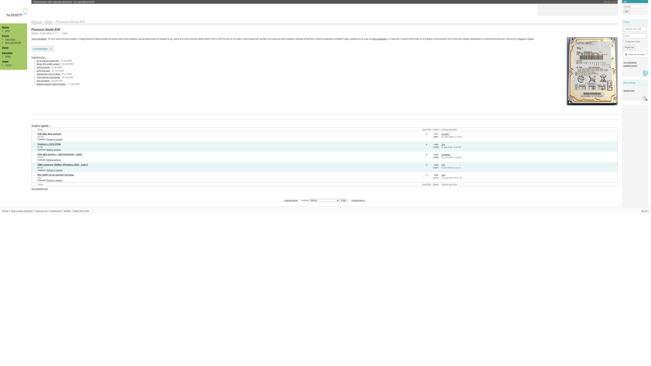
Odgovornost (41, 210)
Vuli (443, 144)
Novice (5, 27)
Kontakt (67, 210)
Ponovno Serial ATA (45, 29)
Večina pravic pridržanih (22, 210)
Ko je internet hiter (48, 60)
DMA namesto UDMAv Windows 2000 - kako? (62, 164)
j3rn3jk (40, 147)
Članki (5, 47)
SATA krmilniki (43, 67)
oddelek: (305, 200)
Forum (5, 35)
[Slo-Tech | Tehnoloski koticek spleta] (17, 13)
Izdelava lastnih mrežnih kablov (51, 84)
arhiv (7, 30)
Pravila (5, 210)
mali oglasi (10, 39)
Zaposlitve (7, 52)
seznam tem (629, 90)
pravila (8, 64)
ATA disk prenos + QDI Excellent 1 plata (59, 154)
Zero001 (40, 136)
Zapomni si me (633, 41)
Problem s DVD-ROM (49, 144)
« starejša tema (290, 200)
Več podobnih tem (39, 188)
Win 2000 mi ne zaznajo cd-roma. (55, 174)
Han (443, 175)
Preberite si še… (39, 57)
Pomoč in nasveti (54, 139)
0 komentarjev (40, 48)
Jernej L (40, 157)
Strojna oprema (53, 149)
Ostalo (5, 61)
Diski (65, 33)
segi (39, 177)
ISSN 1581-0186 (81, 210)
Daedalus (445, 154)
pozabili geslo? (630, 65)
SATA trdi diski (43, 70)
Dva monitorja (43, 80)
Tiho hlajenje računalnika (48, 77)
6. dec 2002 (45, 33)
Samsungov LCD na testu (48, 73)
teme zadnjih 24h (13, 42)
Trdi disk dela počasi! (49, 133)
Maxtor (40, 167)
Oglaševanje (55, 210)
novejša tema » (358, 200)
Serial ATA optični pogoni (48, 63)
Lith (443, 164)
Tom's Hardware (38, 38)
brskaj (8, 56)
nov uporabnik (630, 62)
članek (522, 38)
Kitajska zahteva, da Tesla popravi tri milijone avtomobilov (71, 1)
